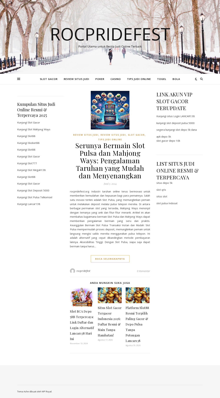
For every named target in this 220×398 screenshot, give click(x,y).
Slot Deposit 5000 (38, 190)
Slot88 (31, 136)
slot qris (161, 189)
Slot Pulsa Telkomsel (40, 197)
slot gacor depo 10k (168, 140)
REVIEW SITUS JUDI (76, 79)
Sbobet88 (34, 143)
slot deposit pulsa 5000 (181, 123)
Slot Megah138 (37, 170)
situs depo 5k (164, 183)
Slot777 (32, 163)
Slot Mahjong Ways (39, 129)
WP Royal (47, 391)
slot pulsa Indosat (167, 203)
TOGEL (161, 79)
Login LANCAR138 (184, 116)
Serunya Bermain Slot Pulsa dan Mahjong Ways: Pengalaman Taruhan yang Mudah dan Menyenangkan (110, 160)
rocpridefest (83, 270)
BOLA (176, 79)
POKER (99, 79)
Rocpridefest (110, 33)
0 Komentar (143, 271)
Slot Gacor (34, 122)
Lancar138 (34, 204)
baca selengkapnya (110, 258)
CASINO (116, 79)
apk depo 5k (163, 136)
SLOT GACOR (49, 79)
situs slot (161, 196)
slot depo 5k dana (186, 129)
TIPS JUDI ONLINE (139, 79)
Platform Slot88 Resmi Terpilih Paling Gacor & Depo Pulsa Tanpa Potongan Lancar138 (137, 324)
